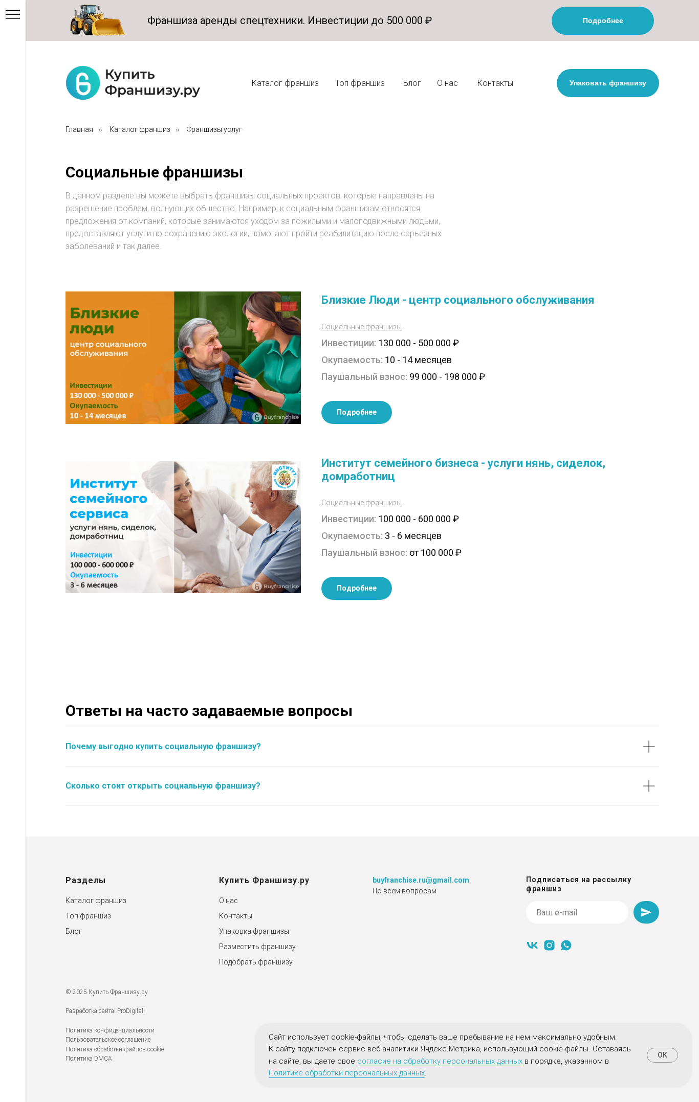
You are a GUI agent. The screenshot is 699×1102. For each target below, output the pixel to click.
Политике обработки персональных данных (347, 1072)
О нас (447, 83)
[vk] (532, 945)
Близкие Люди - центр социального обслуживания (458, 300)
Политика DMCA (88, 1058)
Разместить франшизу (257, 946)
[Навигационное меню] (13, 15)
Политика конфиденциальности (110, 1030)
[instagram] (549, 945)
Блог (412, 83)
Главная (79, 129)
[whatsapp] (566, 945)
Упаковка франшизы (254, 931)
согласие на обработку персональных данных (439, 1061)
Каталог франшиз (285, 83)
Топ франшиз (360, 83)
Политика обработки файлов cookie (114, 1049)
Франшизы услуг (214, 129)
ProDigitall (131, 1011)
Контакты (495, 83)
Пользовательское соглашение (107, 1039)
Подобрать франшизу (256, 962)
